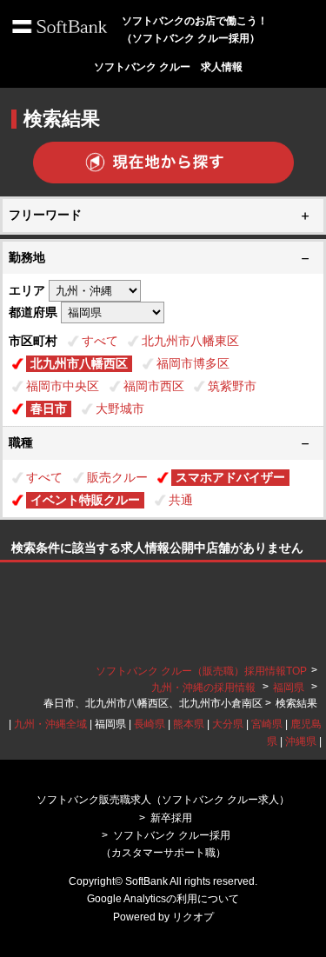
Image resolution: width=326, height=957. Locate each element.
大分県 (227, 724)
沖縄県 (300, 741)
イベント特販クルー (85, 500)
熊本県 (188, 724)
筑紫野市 (232, 386)
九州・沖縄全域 (50, 724)
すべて (100, 341)
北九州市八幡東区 (190, 341)
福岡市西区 (153, 386)
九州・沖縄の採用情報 (204, 687)
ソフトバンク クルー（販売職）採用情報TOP (201, 671)
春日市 (48, 408)
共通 (181, 500)
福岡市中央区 (62, 386)
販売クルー (117, 477)
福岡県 (288, 687)
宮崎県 (267, 724)
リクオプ (193, 917)
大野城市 (120, 408)
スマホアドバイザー (230, 477)
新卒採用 (171, 818)
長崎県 (149, 724)
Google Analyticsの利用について (163, 899)
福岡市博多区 (193, 363)
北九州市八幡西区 (79, 363)
